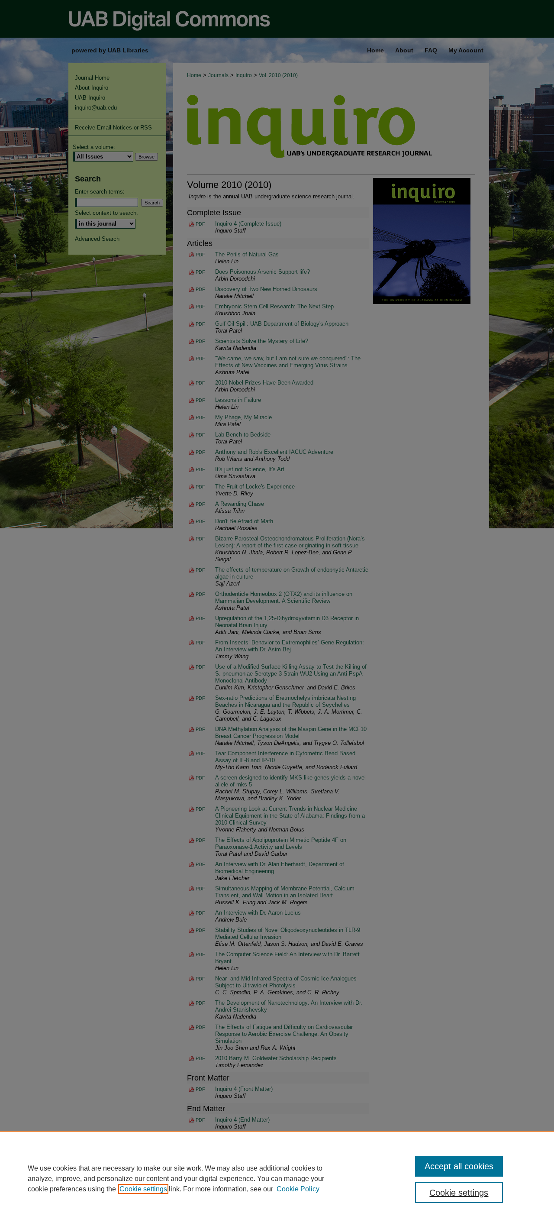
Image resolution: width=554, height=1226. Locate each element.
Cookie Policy (298, 1189)
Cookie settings (143, 1189)
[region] (277, 1178)
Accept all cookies (459, 1166)
